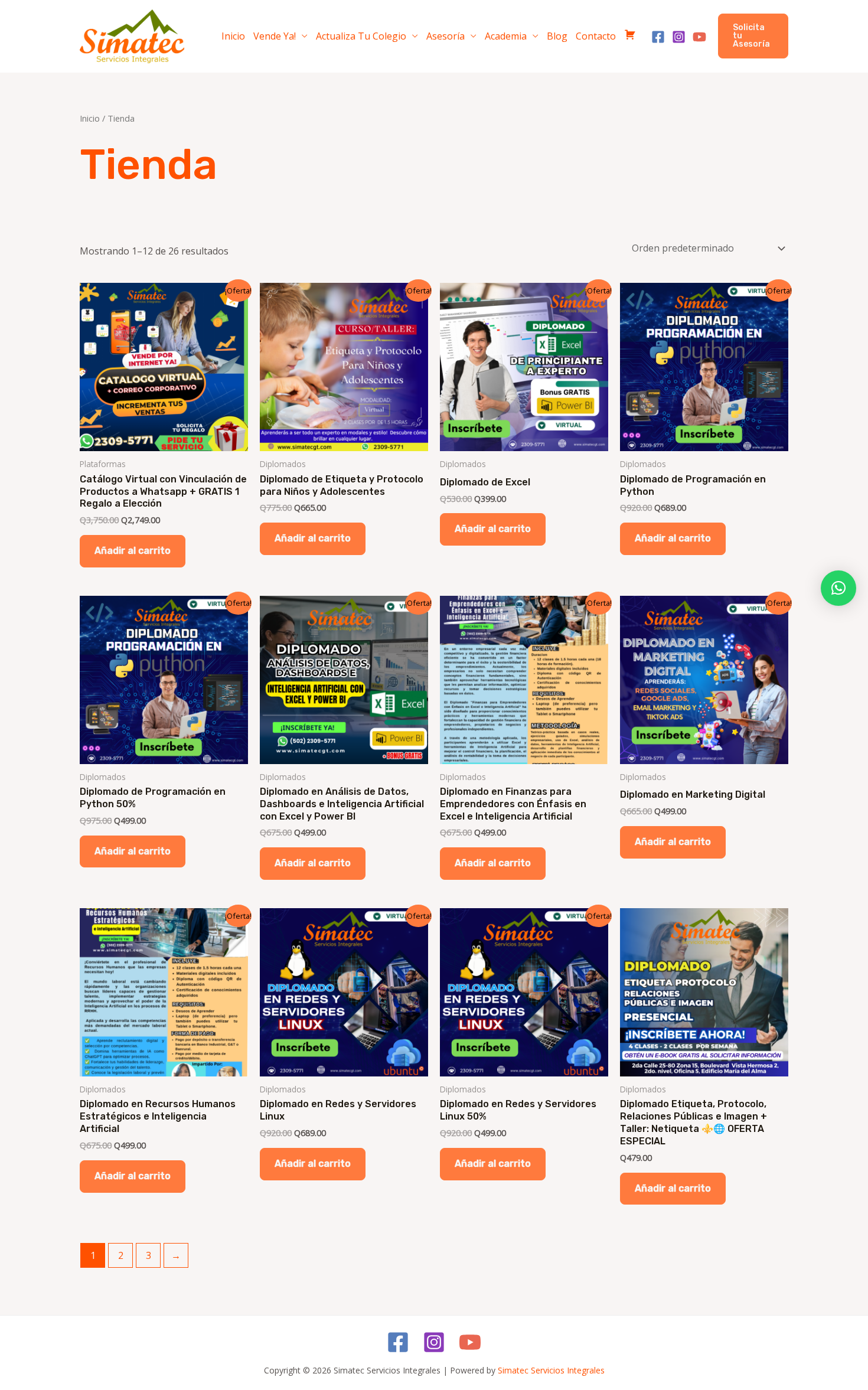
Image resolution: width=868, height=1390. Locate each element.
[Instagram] (679, 37)
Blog (557, 36)
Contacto (596, 36)
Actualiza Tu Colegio (361, 36)
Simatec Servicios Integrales (551, 1370)
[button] (753, 36)
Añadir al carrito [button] (132, 550)
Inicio (233, 36)
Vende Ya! (274, 36)
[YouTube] (699, 37)
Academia (506, 36)
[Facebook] (658, 37)
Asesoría (445, 36)
